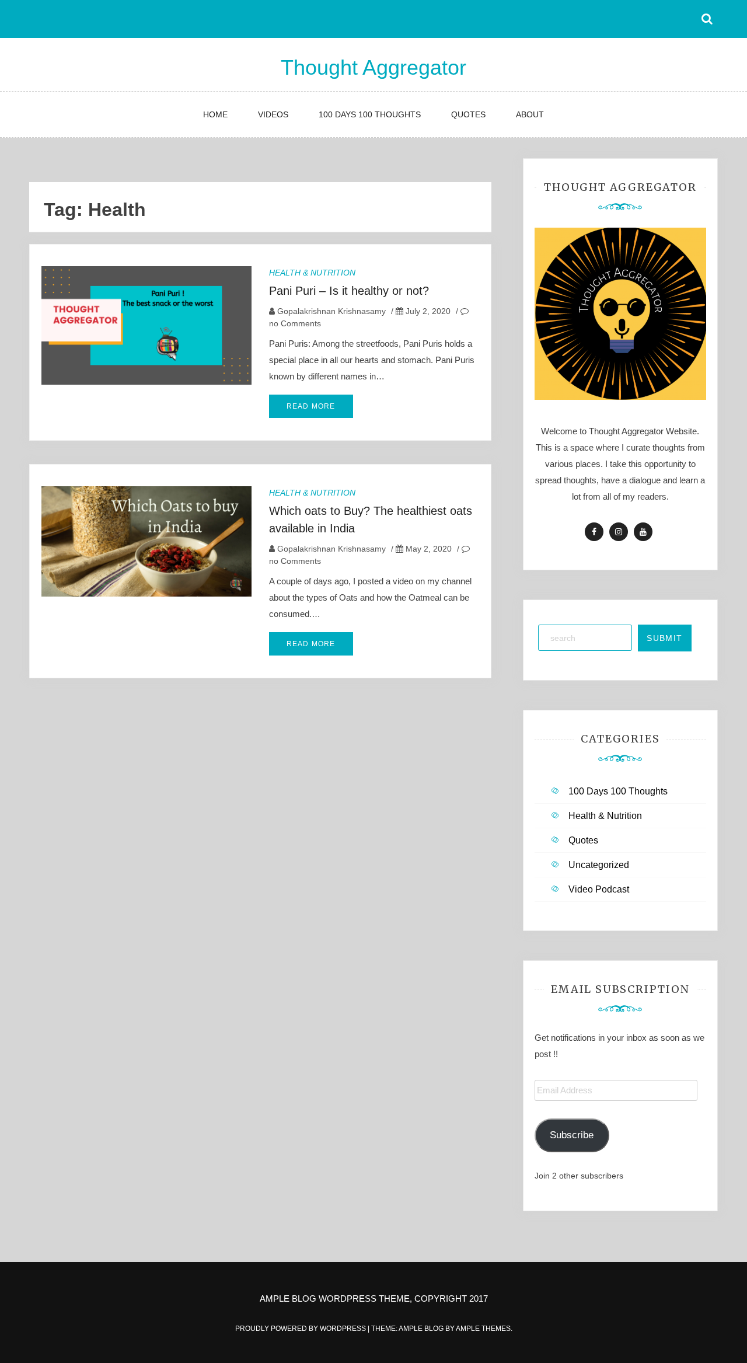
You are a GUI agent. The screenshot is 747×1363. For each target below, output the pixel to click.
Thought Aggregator (373, 67)
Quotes (468, 114)
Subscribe (572, 1135)
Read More (311, 406)
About (530, 114)
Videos (273, 114)
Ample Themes (483, 1328)
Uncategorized (598, 865)
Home (215, 114)
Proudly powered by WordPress (301, 1328)
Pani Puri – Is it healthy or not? (349, 290)
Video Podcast (598, 889)
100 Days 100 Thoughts (370, 114)
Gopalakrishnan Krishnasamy (331, 311)
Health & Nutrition (312, 272)
